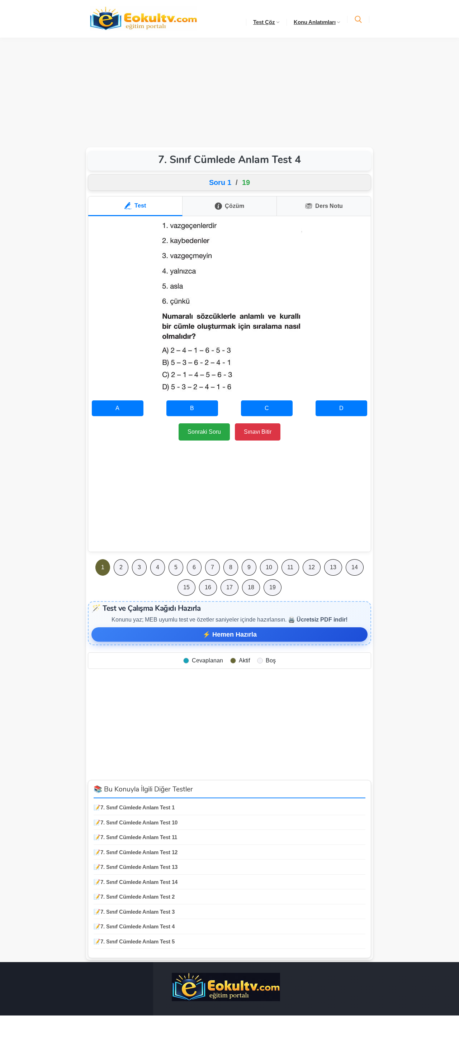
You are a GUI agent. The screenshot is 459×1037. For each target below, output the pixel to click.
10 (269, 567)
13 (333, 567)
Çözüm (234, 206)
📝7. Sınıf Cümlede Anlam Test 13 (136, 867)
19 (272, 587)
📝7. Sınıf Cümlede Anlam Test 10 (136, 822)
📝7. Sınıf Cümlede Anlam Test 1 (134, 807)
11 (290, 567)
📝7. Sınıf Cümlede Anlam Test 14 (136, 882)
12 (311, 567)
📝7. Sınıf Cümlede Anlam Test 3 (134, 912)
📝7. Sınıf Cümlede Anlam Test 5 (134, 941)
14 (354, 567)
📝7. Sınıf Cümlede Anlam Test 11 (135, 837)
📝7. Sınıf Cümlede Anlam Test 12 (136, 852)
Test (140, 206)
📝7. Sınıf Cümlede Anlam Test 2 (134, 897)
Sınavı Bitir (257, 432)
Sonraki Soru (204, 432)
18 (251, 587)
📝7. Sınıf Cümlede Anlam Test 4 (134, 926)
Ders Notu (329, 206)
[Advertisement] (229, 91)
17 (229, 587)
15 (186, 587)
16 (208, 587)
